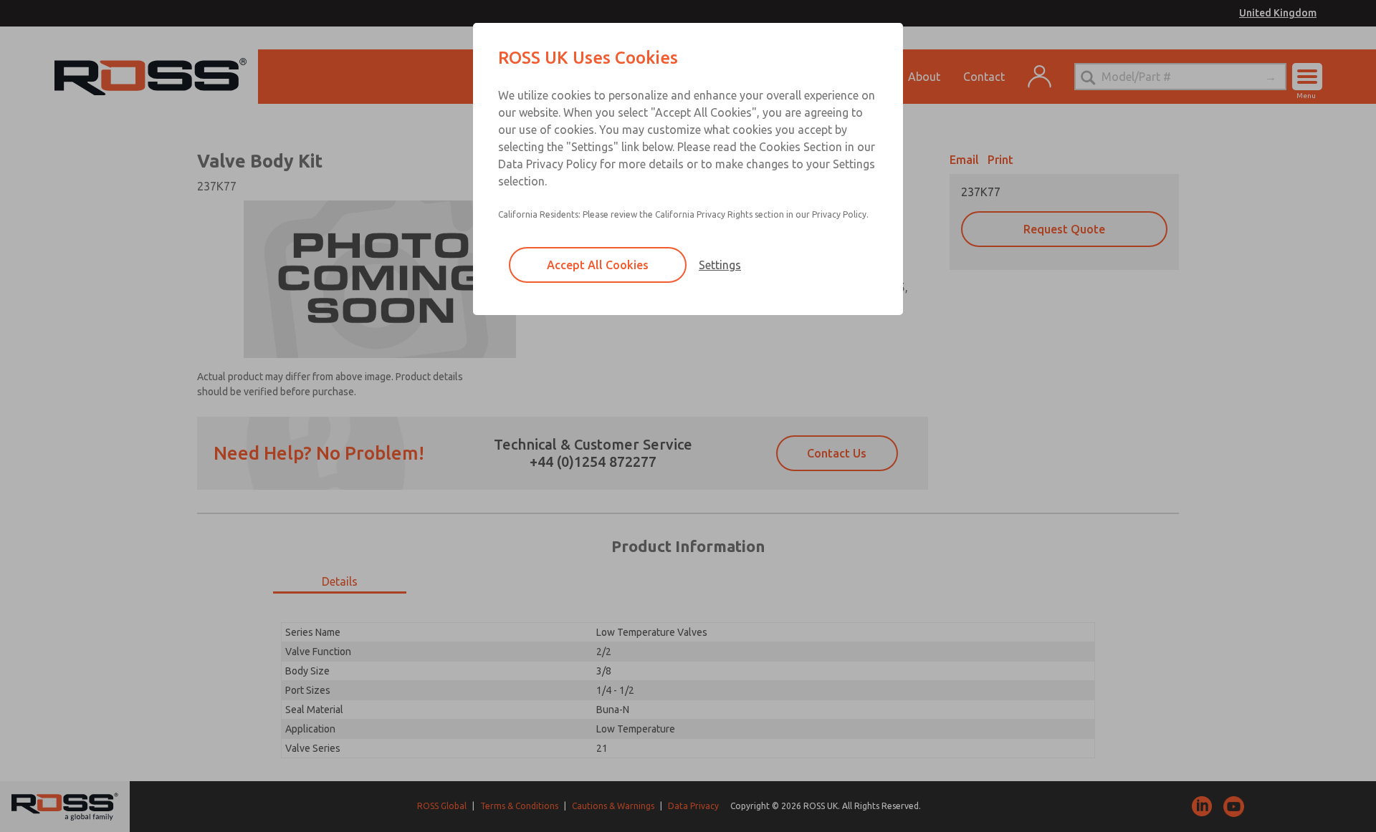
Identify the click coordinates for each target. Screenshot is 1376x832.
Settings (720, 264)
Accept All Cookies (598, 264)
